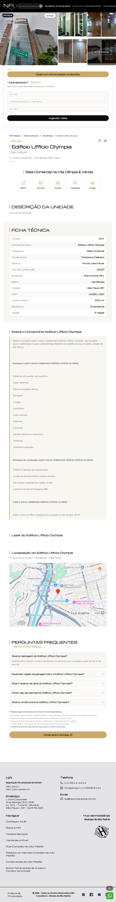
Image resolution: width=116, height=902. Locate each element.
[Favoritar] (99, 140)
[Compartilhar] (105, 140)
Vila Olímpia (47, 136)
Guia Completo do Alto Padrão (25, 846)
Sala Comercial (31, 136)
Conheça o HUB (16, 821)
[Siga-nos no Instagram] (83, 894)
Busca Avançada (57, 6)
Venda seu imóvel (17, 840)
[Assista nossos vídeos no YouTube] (99, 894)
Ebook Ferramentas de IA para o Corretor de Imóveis (26, 869)
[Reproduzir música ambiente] (109, 888)
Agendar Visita (58, 118)
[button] (29, 38)
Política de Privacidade (15, 894)
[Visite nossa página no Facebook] (91, 894)
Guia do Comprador (87, 6)
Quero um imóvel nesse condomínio (58, 74)
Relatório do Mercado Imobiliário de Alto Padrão (30, 854)
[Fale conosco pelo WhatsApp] (109, 895)
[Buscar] (40, 6)
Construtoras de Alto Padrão (24, 861)
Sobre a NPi (13, 827)
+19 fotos (101, 51)
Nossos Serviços (17, 834)
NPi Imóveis (14, 136)
